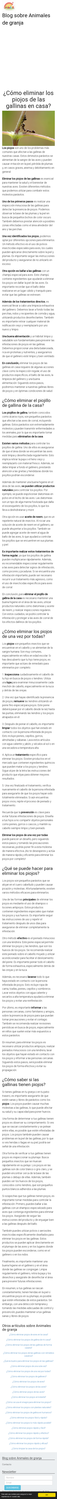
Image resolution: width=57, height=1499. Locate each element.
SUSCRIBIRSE (12, 1487)
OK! (46, 1495)
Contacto (6, 1464)
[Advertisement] (28, 56)
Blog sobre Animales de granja (26, 19)
